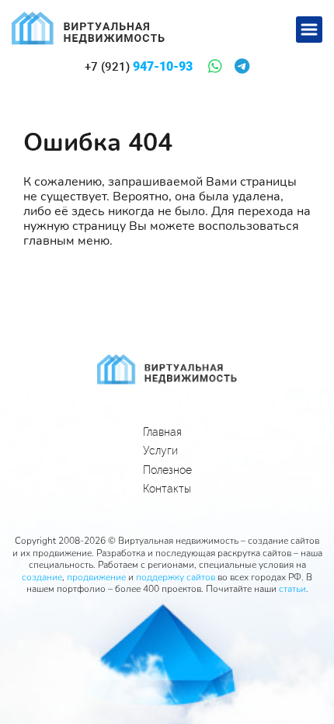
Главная (162, 432)
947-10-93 (139, 67)
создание (42, 577)
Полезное (167, 470)
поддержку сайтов (175, 577)
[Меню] (309, 29)
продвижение (96, 577)
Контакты (167, 488)
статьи (292, 589)
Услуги (160, 450)
